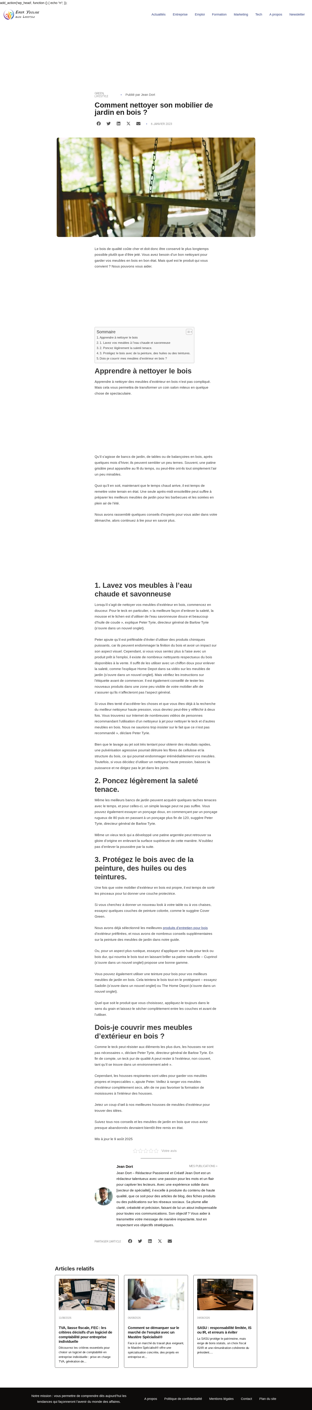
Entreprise (180, 14)
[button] (99, 123)
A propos (275, 14)
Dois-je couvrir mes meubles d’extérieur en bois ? (133, 358)
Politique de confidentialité (183, 1399)
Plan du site (267, 1399)
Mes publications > (203, 1166)
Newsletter (297, 14)
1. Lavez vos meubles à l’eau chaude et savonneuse (135, 343)
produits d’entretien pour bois (185, 928)
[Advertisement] (156, 50)
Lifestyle (101, 96)
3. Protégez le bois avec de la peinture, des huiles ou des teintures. (145, 353)
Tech (258, 14)
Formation (219, 14)
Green (99, 93)
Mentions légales (221, 1399)
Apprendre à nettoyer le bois (119, 337)
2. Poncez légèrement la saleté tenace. (126, 348)
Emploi (200, 14)
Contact (246, 1399)
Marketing (241, 14)
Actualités (158, 14)
